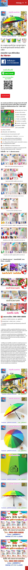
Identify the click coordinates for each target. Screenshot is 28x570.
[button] (26, 3)
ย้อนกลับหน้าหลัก (5, 96)
